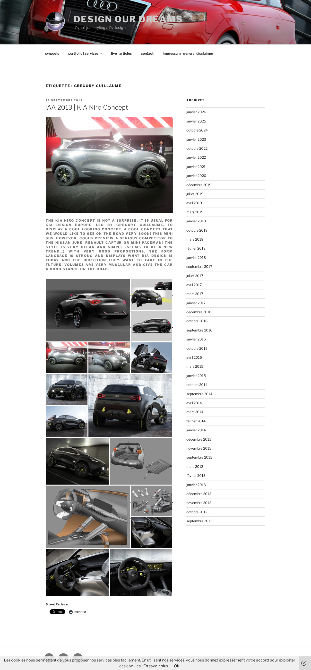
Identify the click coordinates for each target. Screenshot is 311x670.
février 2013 (196, 475)
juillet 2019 (194, 194)
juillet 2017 (194, 276)
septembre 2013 (199, 457)
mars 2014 (194, 412)
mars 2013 (194, 466)
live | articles (121, 53)
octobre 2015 (196, 348)
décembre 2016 (198, 312)
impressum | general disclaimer (188, 53)
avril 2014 (194, 403)
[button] (88, 310)
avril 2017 (194, 285)
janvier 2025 (196, 121)
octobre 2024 (197, 130)
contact (147, 53)
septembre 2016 (199, 330)
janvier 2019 (196, 221)
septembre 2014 (199, 394)
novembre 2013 (198, 448)
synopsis (52, 53)
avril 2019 (194, 203)
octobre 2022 (196, 148)
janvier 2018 (196, 257)
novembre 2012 (198, 503)
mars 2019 (194, 212)
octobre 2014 (196, 385)
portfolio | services (83, 53)
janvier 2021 (196, 167)
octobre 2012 (196, 512)
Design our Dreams (128, 19)
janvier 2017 (196, 303)
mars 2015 (194, 366)
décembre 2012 (198, 494)
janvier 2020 (196, 176)
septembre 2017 (199, 266)
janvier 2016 (196, 339)
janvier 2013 (196, 485)
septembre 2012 (199, 521)
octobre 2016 (196, 321)
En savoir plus (155, 666)
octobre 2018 (196, 230)
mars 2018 (194, 239)
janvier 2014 (196, 430)
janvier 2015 (196, 376)
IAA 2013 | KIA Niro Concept (86, 107)
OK (177, 666)
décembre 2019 (198, 185)
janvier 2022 (196, 157)
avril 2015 (194, 357)
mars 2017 (194, 294)
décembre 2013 (198, 439)
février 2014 (196, 421)
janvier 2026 (196, 112)
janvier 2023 (196, 139)
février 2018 (196, 248)
